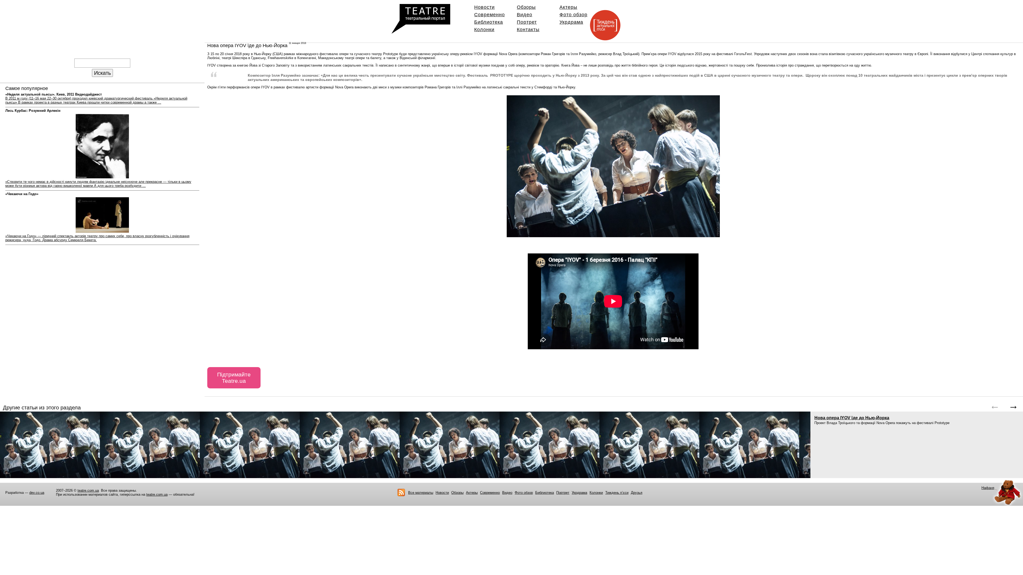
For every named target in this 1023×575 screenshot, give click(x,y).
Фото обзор (573, 14)
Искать (102, 73)
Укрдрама (571, 22)
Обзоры (526, 7)
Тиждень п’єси (616, 493)
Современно (489, 14)
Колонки (484, 29)
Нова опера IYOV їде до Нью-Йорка (851, 418)
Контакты (528, 29)
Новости (484, 7)
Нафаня (987, 488)
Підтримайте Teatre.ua (234, 377)
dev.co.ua (36, 493)
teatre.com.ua (88, 490)
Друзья (636, 493)
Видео (524, 14)
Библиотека (488, 22)
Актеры (568, 7)
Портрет (527, 22)
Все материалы (420, 493)
